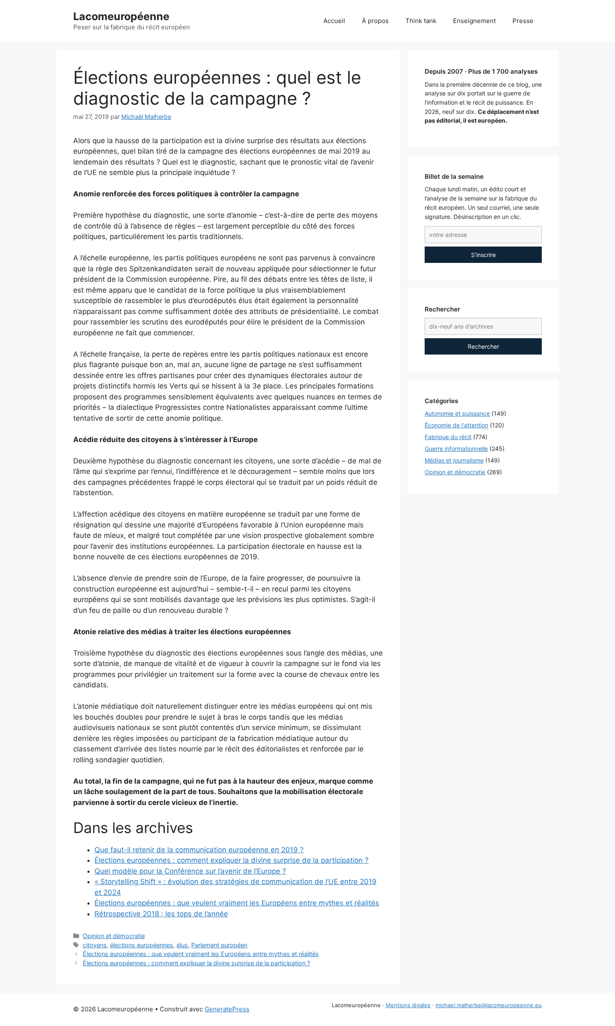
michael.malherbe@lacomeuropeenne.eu (489, 1005)
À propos (375, 21)
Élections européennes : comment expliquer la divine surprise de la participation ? (196, 963)
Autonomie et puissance (457, 413)
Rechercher (483, 346)
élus (182, 945)
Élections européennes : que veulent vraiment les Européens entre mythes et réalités (201, 953)
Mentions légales (408, 1005)
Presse (522, 21)
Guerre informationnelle (456, 448)
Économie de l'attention (456, 425)
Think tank (420, 21)
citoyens (95, 945)
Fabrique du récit (448, 436)
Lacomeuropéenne (121, 16)
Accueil (334, 21)
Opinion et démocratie (114, 935)
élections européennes (141, 945)
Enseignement (474, 21)
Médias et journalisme (454, 460)
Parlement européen (219, 945)
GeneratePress (227, 1009)
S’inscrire (483, 254)
